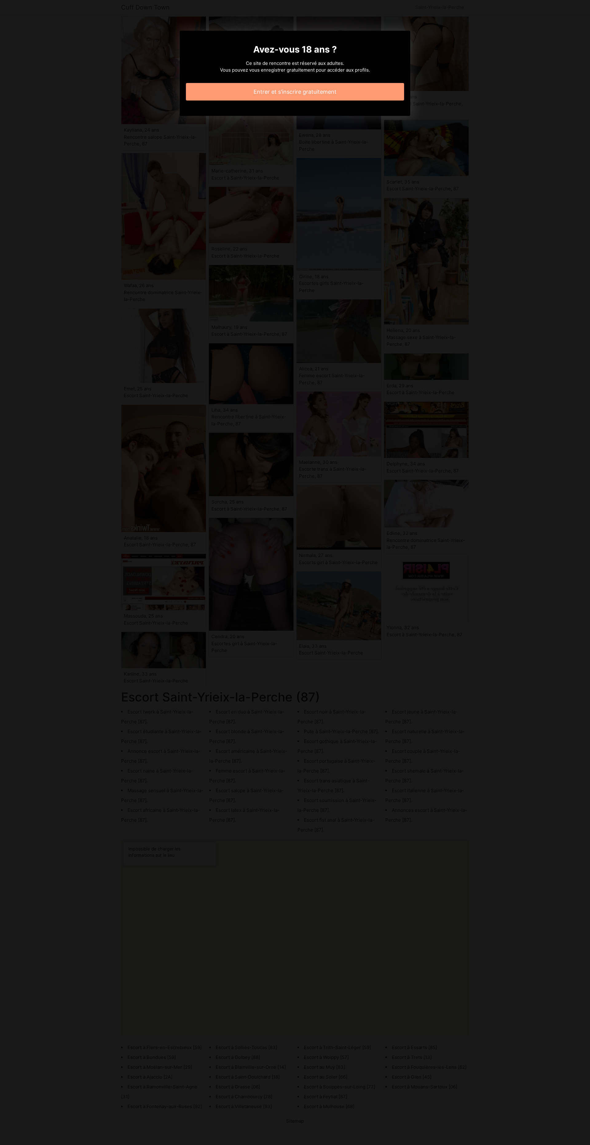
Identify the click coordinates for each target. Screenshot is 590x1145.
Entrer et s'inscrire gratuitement (295, 92)
